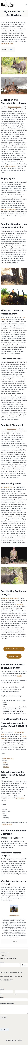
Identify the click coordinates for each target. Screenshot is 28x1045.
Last (16, 994)
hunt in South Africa (7, 43)
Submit (3, 1017)
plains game (20, 798)
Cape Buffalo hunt (6, 824)
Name (2, 989)
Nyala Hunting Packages (14, 719)
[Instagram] (14, 941)
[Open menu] (26, 5)
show (11, 49)
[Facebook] (12, 941)
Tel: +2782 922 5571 (6, 980)
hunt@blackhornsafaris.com (13, 976)
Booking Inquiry (14, 656)
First (1, 994)
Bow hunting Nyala (7, 487)
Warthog (6, 767)
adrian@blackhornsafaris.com (13, 972)
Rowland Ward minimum (8, 209)
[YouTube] (7, 1029)
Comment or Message (7, 1003)
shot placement (11, 429)
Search (2, 962)
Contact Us (3, 955)
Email (2, 997)
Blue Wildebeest (8, 758)
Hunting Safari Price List (14, 649)
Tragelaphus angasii (14, 107)
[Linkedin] (16, 941)
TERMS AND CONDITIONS (8, 958)
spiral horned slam (10, 166)
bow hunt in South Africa (10, 598)
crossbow (20, 604)
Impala (5, 762)
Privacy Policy (4, 953)
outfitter (19, 676)
